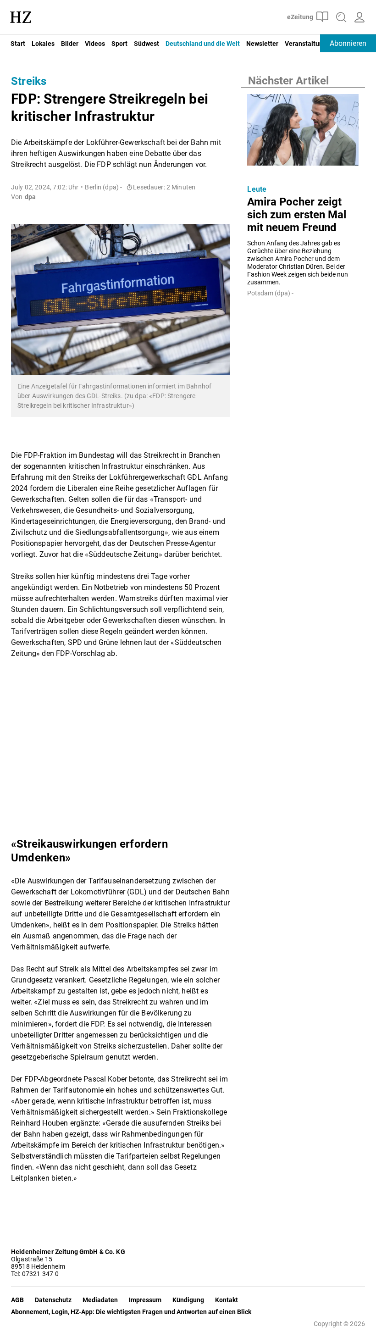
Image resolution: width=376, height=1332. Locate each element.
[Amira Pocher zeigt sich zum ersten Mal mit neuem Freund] (303, 132)
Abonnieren (348, 43)
